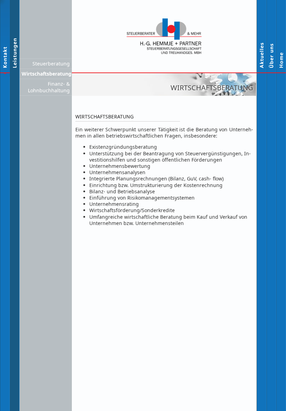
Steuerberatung (51, 63)
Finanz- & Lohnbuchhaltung (49, 86)
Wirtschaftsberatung (47, 73)
